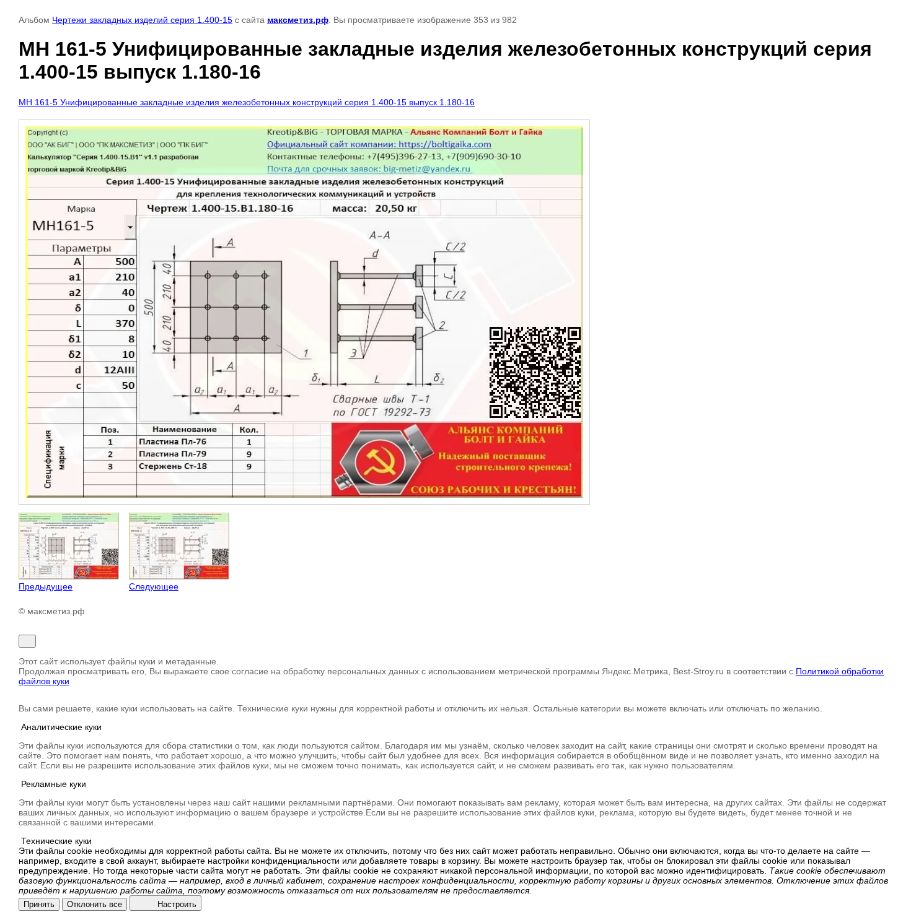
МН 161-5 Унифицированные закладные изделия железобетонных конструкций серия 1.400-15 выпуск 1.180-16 (247, 102)
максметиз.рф (297, 20)
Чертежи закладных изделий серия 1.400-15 (142, 20)
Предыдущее (46, 586)
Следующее (153, 586)
